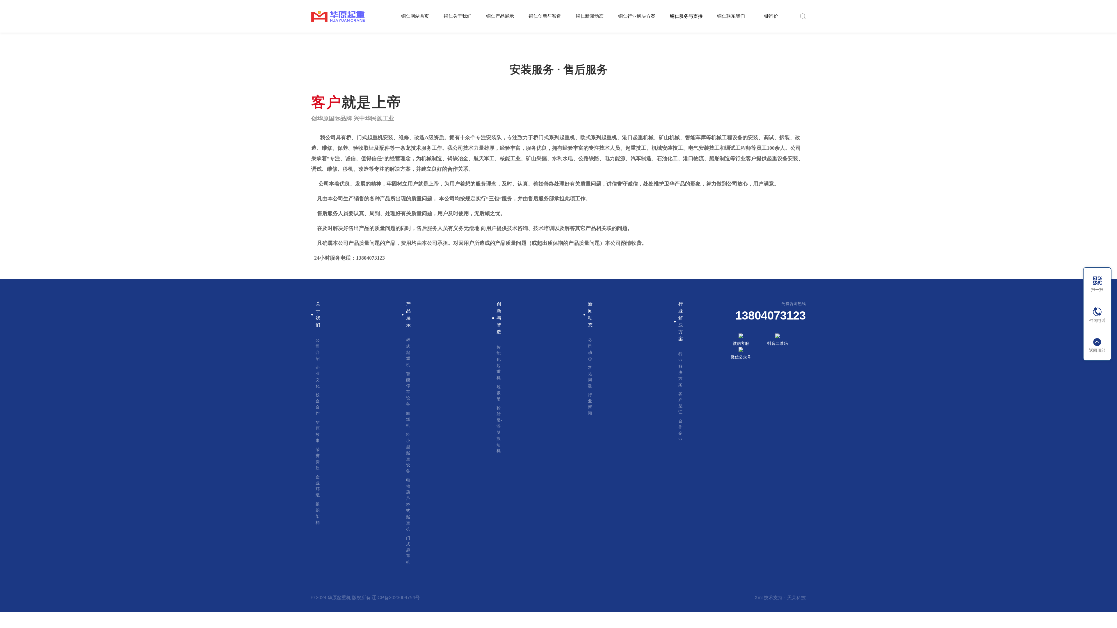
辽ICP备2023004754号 (396, 597)
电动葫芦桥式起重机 (408, 504)
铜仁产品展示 (500, 16)
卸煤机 (408, 419)
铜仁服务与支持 (686, 16)
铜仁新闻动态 (590, 16)
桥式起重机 (408, 352)
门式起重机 (408, 550)
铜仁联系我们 (731, 16)
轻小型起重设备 (408, 452)
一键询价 (769, 16)
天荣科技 (796, 597)
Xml (759, 597)
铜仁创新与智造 (545, 16)
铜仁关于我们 (458, 16)
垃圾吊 (499, 392)
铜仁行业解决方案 (636, 16)
